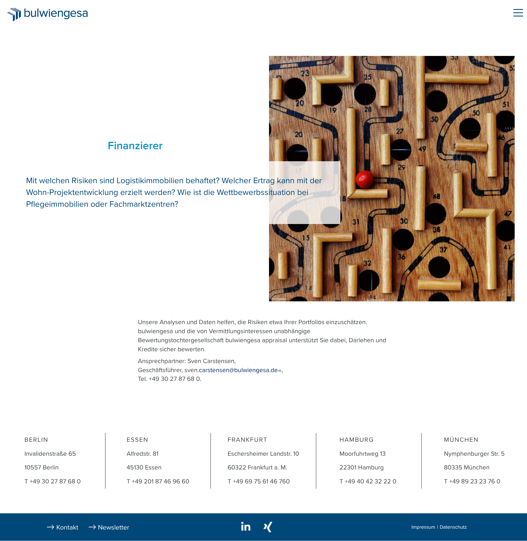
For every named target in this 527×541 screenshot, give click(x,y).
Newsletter (113, 527)
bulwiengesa (64, 14)
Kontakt (67, 527)
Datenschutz (453, 527)
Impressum (423, 527)
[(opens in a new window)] (247, 526)
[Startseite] (14, 14)
